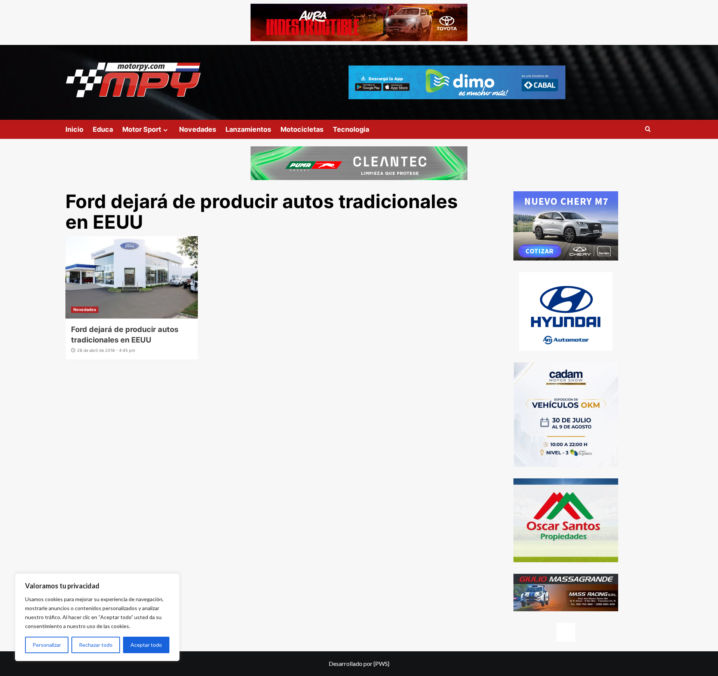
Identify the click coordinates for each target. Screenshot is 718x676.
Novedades (197, 129)
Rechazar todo (96, 645)
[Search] (648, 129)
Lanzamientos (248, 129)
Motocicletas (301, 129)
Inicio (74, 129)
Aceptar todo (146, 645)
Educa (103, 129)
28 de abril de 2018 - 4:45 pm (106, 350)
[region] (97, 617)
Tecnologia (351, 129)
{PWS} (381, 663)
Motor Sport (141, 129)
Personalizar (47, 645)
